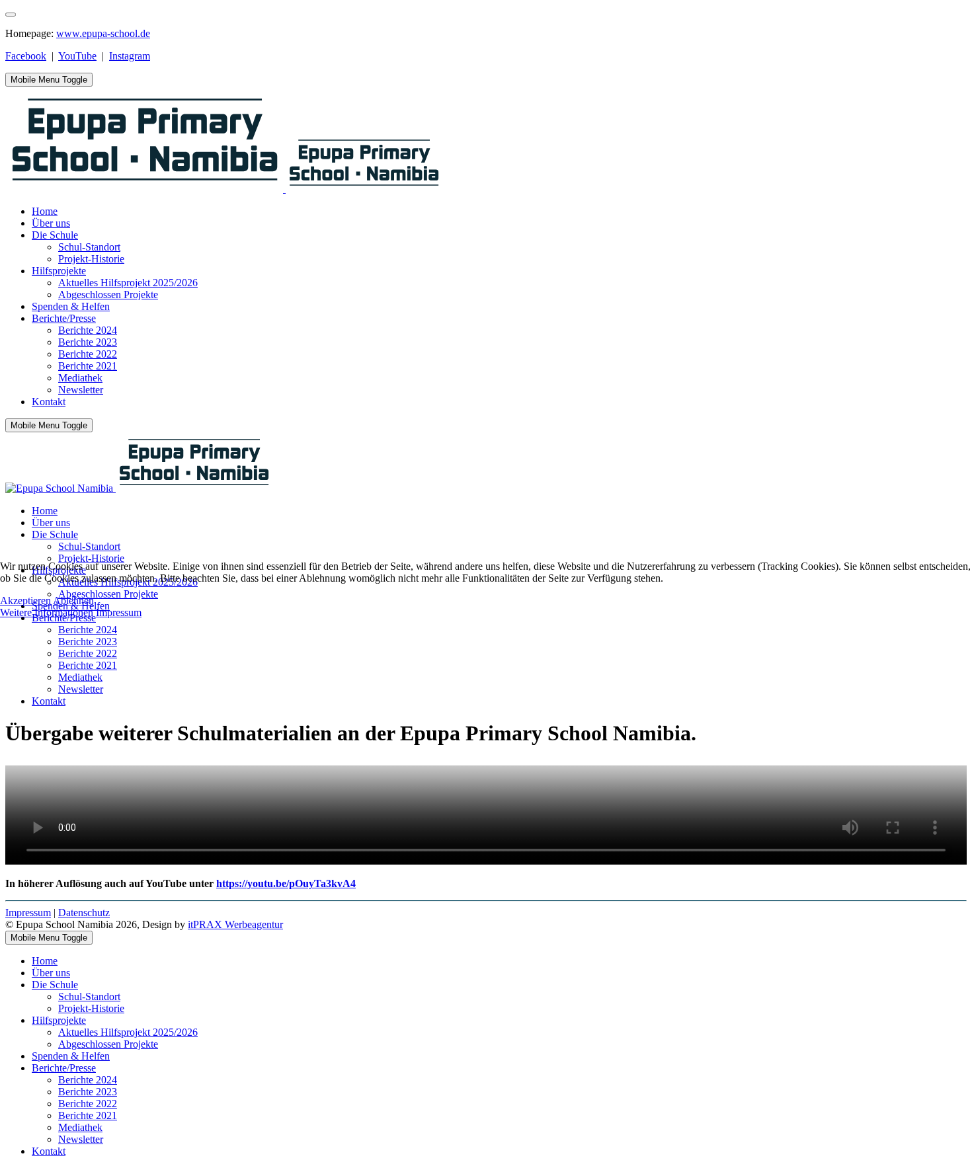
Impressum (119, 612)
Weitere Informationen (46, 612)
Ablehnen (73, 600)
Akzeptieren (25, 600)
